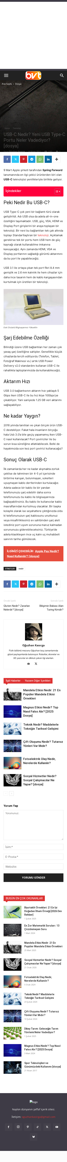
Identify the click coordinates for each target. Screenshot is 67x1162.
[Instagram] (18, 1127)
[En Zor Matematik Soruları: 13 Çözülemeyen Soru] (12, 930)
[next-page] (11, 793)
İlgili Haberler (13, 680)
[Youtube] (56, 1127)
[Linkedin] (48, 159)
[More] (56, 159)
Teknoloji (17, 128)
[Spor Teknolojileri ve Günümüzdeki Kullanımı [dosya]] (12, 1067)
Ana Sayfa (7, 83)
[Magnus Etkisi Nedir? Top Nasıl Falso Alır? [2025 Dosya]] (12, 711)
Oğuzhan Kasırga (17, 151)
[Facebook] (7, 159)
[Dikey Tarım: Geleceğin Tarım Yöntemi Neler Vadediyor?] (12, 1033)
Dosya (18, 83)
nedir (21, 568)
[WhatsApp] (40, 159)
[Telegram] (31, 159)
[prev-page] (6, 793)
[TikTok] (37, 1127)
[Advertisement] (33, 35)
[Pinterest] (23, 159)
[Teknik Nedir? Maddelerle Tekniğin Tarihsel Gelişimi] (12, 729)
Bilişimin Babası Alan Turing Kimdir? (51, 607)
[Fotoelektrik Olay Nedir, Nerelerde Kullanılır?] (12, 763)
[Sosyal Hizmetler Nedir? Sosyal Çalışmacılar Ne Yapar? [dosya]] (12, 780)
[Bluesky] (33, 1137)
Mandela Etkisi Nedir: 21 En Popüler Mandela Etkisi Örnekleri (42, 694)
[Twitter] (15, 159)
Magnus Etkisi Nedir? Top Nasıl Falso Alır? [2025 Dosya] (40, 711)
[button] (6, 75)
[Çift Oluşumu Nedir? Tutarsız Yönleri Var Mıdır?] (12, 746)
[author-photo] (33, 640)
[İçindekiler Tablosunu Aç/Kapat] (56, 191)
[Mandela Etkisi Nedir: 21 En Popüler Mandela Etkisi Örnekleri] (12, 694)
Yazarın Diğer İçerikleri (37, 680)
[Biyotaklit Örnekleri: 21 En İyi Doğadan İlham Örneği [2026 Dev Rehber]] (12, 912)
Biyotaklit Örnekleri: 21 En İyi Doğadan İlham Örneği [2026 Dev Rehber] (43, 911)
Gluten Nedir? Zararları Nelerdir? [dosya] (17, 607)
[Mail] (30, 664)
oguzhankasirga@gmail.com (38, 1117)
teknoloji (43, 235)
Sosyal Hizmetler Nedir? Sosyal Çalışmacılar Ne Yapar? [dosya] (39, 780)
